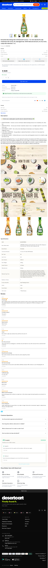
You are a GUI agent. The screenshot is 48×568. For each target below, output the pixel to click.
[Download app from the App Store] (16, 559)
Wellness (4, 8)
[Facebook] (45, 510)
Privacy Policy (42, 556)
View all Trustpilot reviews (24, 464)
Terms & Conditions (40, 553)
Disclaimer (43, 558)
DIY (29, 8)
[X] (42, 510)
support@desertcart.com (10, 543)
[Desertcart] (7, 4)
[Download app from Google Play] (6, 559)
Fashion (25, 8)
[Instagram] (39, 510)
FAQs (44, 560)
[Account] (42, 5)
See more (3, 113)
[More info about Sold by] (17, 85)
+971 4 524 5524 (8, 548)
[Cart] (45, 5)
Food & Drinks (18, 8)
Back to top (24, 490)
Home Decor (10, 8)
